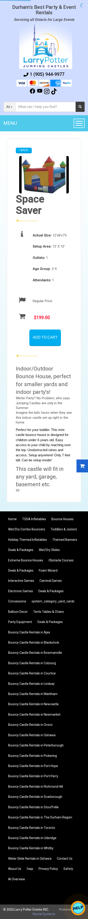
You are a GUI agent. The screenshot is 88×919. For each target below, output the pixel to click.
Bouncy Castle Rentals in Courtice (32, 673)
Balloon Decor (18, 611)
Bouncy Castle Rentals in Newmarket (34, 714)
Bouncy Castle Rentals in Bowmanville (35, 652)
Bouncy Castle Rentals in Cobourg (32, 663)
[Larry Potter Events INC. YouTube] (39, 92)
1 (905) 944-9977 (47, 74)
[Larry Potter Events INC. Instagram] (46, 92)
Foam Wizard (48, 570)
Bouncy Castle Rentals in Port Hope (33, 766)
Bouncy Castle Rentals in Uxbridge (32, 838)
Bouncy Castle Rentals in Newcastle (33, 704)
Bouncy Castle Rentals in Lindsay (31, 684)
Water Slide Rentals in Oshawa (29, 858)
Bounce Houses (62, 519)
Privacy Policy (48, 869)
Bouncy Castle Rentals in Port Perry (33, 776)
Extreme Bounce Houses (25, 560)
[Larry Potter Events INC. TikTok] (54, 92)
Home (12, 519)
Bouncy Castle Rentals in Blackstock (33, 642)
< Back (23, 150)
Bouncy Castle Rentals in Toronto (31, 828)
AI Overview (16, 879)
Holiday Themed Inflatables (27, 539)
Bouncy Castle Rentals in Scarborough (35, 797)
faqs (30, 869)
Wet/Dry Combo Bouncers (26, 529)
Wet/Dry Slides (49, 550)
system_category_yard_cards (53, 601)
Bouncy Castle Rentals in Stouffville (33, 807)
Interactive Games (21, 580)
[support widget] (78, 908)
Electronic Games (20, 591)
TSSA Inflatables (34, 519)
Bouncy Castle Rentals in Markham (33, 694)
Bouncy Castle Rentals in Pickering (32, 756)
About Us (14, 869)
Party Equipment (20, 622)
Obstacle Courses (61, 560)
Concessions (17, 601)
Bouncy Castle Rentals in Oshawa (32, 735)
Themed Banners (64, 539)
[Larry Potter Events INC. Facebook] (32, 92)
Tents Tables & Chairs (48, 611)
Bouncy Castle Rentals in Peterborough (36, 745)
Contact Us (64, 858)
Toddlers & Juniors (64, 529)
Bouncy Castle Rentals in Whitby (30, 848)
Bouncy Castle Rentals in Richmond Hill (35, 786)
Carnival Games (50, 580)
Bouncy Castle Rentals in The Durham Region (40, 817)
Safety (68, 869)
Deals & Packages (20, 550)
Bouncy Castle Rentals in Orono (30, 725)
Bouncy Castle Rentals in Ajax (29, 632)
